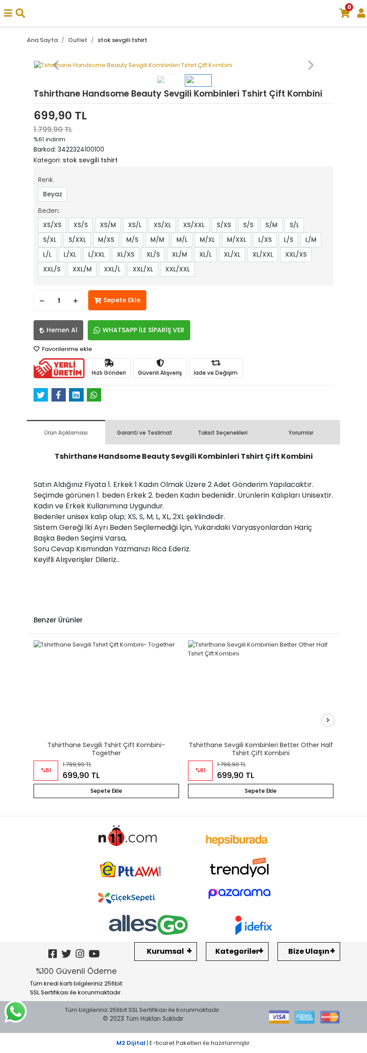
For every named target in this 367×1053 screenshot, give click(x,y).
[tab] (66, 432)
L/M (310, 239)
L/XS (265, 239)
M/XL (207, 239)
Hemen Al (62, 330)
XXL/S (51, 269)
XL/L (205, 254)
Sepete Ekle (122, 300)
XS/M (108, 224)
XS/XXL (194, 224)
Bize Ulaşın (308, 951)
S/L (294, 224)
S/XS (224, 224)
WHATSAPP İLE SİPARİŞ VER (143, 330)
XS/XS (52, 224)
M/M (157, 239)
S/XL (49, 239)
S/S (248, 224)
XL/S (153, 254)
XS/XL (162, 224)
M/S (132, 239)
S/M (271, 224)
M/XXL (236, 239)
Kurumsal (165, 951)
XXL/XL (142, 269)
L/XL (70, 254)
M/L (182, 239)
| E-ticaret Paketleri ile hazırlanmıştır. (183, 1043)
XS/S (80, 224)
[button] (56, 65)
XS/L (134, 224)
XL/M (179, 254)
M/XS (106, 239)
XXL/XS (296, 254)
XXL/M (82, 269)
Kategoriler (237, 951)
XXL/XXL (177, 269)
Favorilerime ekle (66, 349)
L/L (47, 254)
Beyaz (52, 194)
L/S (288, 239)
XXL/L (112, 269)
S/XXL (77, 239)
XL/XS (125, 254)
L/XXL (96, 254)
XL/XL (232, 254)
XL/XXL (262, 254)
